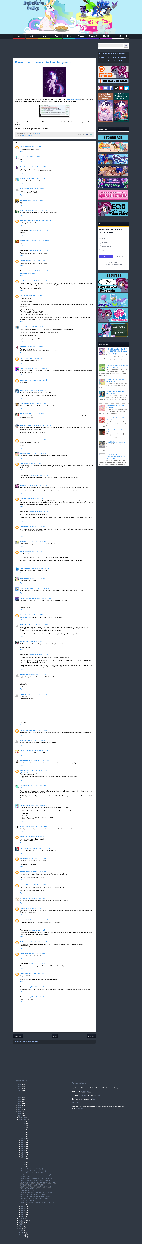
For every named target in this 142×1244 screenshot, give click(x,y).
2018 (19, 1101)
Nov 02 (23, 1214)
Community (93, 36)
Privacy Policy (76, 1103)
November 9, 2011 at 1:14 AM (37, 730)
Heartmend (23, 785)
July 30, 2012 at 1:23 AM (36, 997)
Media (68, 36)
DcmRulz (23, 527)
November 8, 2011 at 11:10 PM (38, 230)
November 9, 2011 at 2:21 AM (39, 750)
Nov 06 (23, 1206)
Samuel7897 (24, 730)
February (22, 1235)
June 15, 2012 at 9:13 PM (39, 953)
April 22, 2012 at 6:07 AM (40, 920)
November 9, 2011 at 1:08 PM (38, 805)
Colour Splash (24, 588)
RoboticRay (24, 403)
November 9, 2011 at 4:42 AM (40, 760)
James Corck (24, 826)
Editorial (106, 36)
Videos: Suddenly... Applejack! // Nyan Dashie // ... (35, 1198)
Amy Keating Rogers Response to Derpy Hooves (117, 366)
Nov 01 (23, 1216)
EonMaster (23, 485)
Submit (118, 36)
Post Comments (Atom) (30, 1042)
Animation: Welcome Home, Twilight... (115, 431)
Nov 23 (23, 1136)
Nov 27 (23, 1128)
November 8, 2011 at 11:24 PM (37, 368)
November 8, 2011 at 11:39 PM (38, 512)
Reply (21, 151)
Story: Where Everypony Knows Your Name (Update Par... (38, 1182)
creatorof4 (23, 872)
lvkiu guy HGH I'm (26, 920)
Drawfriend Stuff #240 (27, 1190)
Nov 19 (23, 1144)
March (21, 1233)
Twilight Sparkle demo (73, 99)
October (21, 1218)
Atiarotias (23, 740)
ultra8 (22, 346)
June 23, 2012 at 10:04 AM (37, 963)
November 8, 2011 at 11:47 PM (35, 578)
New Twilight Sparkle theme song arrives (112, 53)
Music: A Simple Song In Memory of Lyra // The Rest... (37, 1192)
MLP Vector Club (86, 1091)
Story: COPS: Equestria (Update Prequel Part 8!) (35, 1196)
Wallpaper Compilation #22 (28, 1188)
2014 (19, 1109)
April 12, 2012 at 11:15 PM (34, 908)
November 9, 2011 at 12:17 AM (36, 674)
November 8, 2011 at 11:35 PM (37, 485)
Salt (21, 358)
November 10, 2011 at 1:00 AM (34, 837)
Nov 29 (23, 1124)
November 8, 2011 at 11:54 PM (39, 588)
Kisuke (22, 551)
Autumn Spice (24, 240)
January (21, 1237)
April (20, 1231)
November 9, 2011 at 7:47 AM (37, 785)
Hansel (22, 147)
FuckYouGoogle (25, 848)
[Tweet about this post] (91, 134)
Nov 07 (23, 1204)
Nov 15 (23, 1152)
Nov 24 (23, 1134)
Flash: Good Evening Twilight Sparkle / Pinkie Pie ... (36, 1181)
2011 (19, 1115)
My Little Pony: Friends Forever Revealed (112, 57)
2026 (19, 1085)
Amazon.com (80, 1108)
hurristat (23, 327)
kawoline (23, 178)
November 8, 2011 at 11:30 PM (41, 425)
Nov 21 (23, 1140)
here (93, 1099)
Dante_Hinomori (25, 953)
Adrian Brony (24, 625)
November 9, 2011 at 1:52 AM (36, 740)
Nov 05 (23, 1208)
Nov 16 (23, 1150)
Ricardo (22, 261)
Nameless (23, 453)
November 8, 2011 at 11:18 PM (35, 296)
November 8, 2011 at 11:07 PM (34, 147)
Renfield (23, 296)
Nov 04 (23, 1210)
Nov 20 (23, 1142)
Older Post (91, 1036)
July (20, 1224)
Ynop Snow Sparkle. (26, 220)
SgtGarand (23, 694)
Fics (56, 36)
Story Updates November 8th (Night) (31, 1169)
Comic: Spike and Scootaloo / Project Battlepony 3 (35, 1175)
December (22, 1118)
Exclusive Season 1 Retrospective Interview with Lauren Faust (115, 456)
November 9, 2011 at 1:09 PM (38, 826)
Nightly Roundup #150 (27, 1200)
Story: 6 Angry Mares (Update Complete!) (33, 1171)
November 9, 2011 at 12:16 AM (38, 655)
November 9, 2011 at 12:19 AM (37, 694)
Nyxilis (22, 413)
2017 (19, 1103)
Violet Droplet (24, 641)
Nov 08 (23, 1167)
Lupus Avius (24, 973)
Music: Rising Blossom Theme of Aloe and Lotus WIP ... (37, 1202)
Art (31, 36)
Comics (81, 36)
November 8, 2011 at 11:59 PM (38, 625)
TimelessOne (24, 770)
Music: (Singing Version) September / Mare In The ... (36, 1186)
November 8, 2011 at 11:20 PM (32, 358)
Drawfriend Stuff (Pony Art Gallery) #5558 (115, 380)
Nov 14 (23, 1154)
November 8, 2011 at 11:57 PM (34, 615)
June (20, 1227)
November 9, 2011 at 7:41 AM (38, 770)
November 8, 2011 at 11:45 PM (40, 568)
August (21, 1222)
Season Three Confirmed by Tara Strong (39, 62)
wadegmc (23, 541)
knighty (97, 1095)
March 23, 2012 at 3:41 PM (37, 898)
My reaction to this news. (27, 273)
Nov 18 (23, 1146)
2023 (19, 1091)
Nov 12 (23, 1159)
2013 (19, 1111)
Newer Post (18, 1036)
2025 (19, 1087)
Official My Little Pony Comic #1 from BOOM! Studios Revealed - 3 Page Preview (117, 351)
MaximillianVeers (25, 425)
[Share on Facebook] (86, 134)
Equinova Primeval (26, 1177)
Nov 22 (23, 1138)
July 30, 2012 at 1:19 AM (36, 987)
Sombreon (23, 674)
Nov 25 (23, 1132)
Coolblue (23, 498)
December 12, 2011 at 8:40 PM (36, 885)
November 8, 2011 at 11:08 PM (37, 167)
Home (19, 36)
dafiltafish (23, 858)
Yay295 (22, 189)
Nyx (21, 157)
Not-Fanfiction (29, 135)
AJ (21, 463)
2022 (19, 1093)
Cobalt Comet (24, 390)
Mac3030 (23, 578)
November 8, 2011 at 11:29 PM (34, 413)
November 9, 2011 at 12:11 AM (39, 641)
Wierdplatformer (25, 760)
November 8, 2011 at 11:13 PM (38, 271)
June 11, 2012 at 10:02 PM (39, 942)
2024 (19, 1089)
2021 (19, 1095)
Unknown (23, 440)
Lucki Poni (24, 773)
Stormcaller (23, 368)
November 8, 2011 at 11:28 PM (37, 403)
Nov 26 (23, 1130)
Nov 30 (23, 1122)
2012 (19, 1113)
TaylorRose (23, 210)
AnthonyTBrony (25, 942)
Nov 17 (23, 1148)
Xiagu (22, 200)
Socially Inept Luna (26, 598)
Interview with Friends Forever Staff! (111, 61)
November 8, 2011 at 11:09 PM (37, 210)
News (44, 36)
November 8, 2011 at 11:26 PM (38, 380)
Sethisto (84, 1095)
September (22, 1220)
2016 (19, 1105)
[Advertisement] (113, 481)
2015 (19, 1107)
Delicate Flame (25, 750)
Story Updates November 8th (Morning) (32, 1194)
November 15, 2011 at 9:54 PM (36, 858)
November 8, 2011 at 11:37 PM (36, 498)
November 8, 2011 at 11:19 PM (33, 346)
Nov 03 (23, 1212)
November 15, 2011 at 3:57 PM (40, 848)
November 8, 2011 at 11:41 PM (35, 527)
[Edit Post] (41, 133)
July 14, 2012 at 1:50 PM (36, 973)
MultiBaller (23, 281)
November (22, 1120)
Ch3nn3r (23, 908)
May (20, 1229)
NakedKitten (24, 805)
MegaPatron (24, 380)
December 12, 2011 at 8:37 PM (36, 872)
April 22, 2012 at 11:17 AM (37, 930)
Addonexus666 (25, 568)
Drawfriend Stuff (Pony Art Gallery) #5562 (115, 392)
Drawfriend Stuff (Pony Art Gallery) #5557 (115, 406)
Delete (26, 151)
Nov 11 (23, 1161)
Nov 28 (23, 1126)
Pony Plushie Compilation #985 (116, 442)
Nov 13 (23, 1156)
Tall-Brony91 (24, 898)
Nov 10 (23, 1163)
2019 (19, 1099)
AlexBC (22, 837)
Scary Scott (24, 167)
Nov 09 (23, 1165)
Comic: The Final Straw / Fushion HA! (31, 1184)
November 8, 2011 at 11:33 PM (31, 463)
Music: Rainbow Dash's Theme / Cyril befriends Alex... (37, 1179)
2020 (19, 1097)
